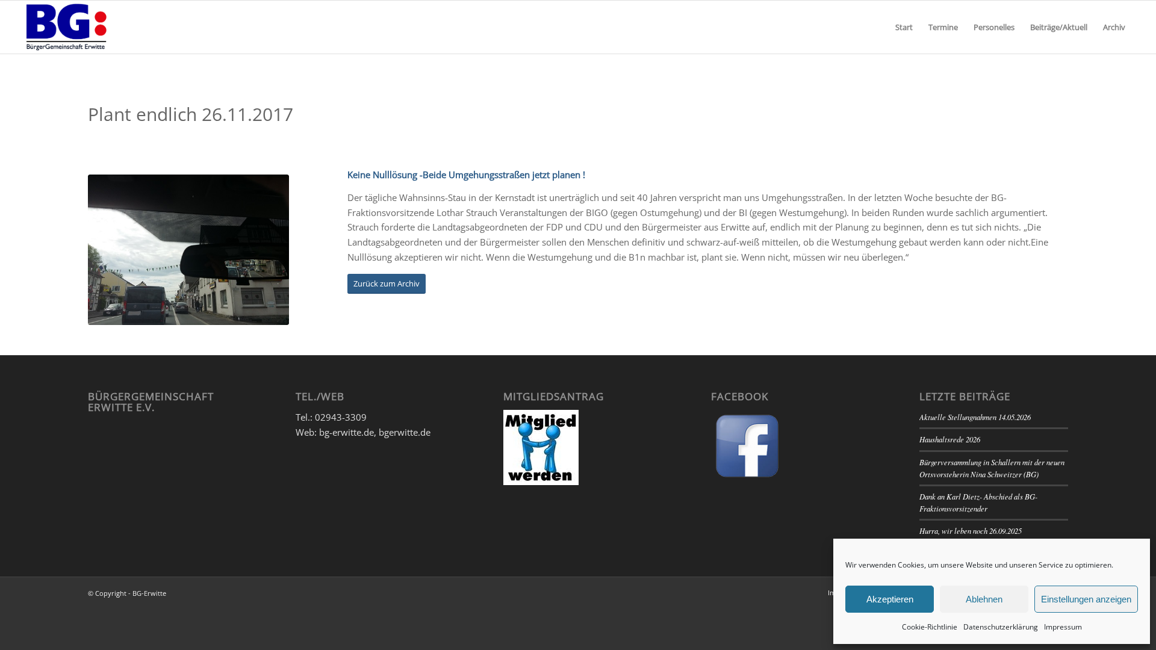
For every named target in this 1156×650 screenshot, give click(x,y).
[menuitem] (904, 27)
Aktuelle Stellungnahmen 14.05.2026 (975, 417)
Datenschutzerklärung (1000, 627)
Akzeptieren (889, 599)
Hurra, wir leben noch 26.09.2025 (970, 530)
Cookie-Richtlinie (929, 627)
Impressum (1063, 627)
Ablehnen (984, 599)
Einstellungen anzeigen (1086, 599)
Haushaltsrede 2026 (949, 439)
